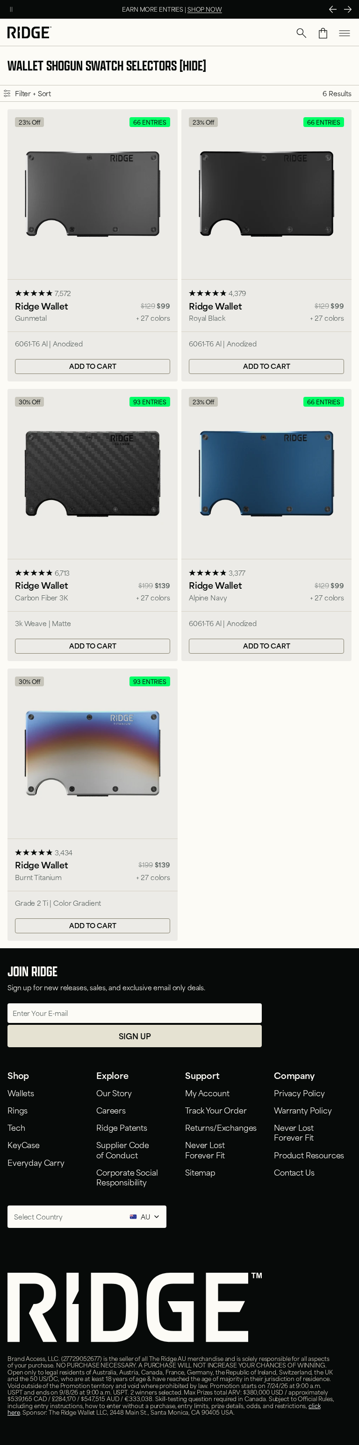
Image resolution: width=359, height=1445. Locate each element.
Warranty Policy (303, 1110)
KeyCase (23, 1144)
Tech (16, 1127)
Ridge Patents (121, 1127)
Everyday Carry (36, 1162)
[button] (301, 33)
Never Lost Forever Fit (205, 1149)
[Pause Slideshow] (11, 9)
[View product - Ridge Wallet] (92, 245)
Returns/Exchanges (221, 1127)
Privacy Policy (299, 1092)
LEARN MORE (213, 9)
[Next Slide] (348, 9)
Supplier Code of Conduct (122, 1149)
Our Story (114, 1092)
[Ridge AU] (29, 33)
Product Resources (309, 1155)
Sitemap (200, 1172)
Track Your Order (215, 1110)
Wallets (20, 1092)
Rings (17, 1110)
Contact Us (294, 1172)
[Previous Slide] (333, 9)
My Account (207, 1092)
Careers (111, 1110)
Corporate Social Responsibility (127, 1177)
